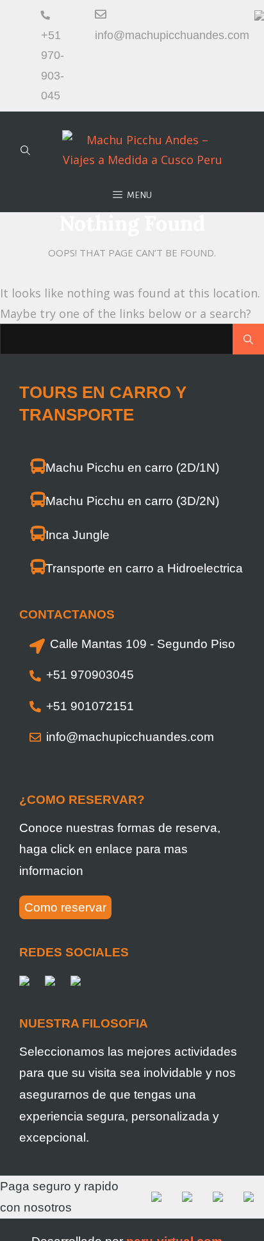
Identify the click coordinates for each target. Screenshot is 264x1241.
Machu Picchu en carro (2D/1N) (132, 467)
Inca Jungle (77, 535)
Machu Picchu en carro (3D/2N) (132, 501)
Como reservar (65, 907)
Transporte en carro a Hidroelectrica (144, 568)
